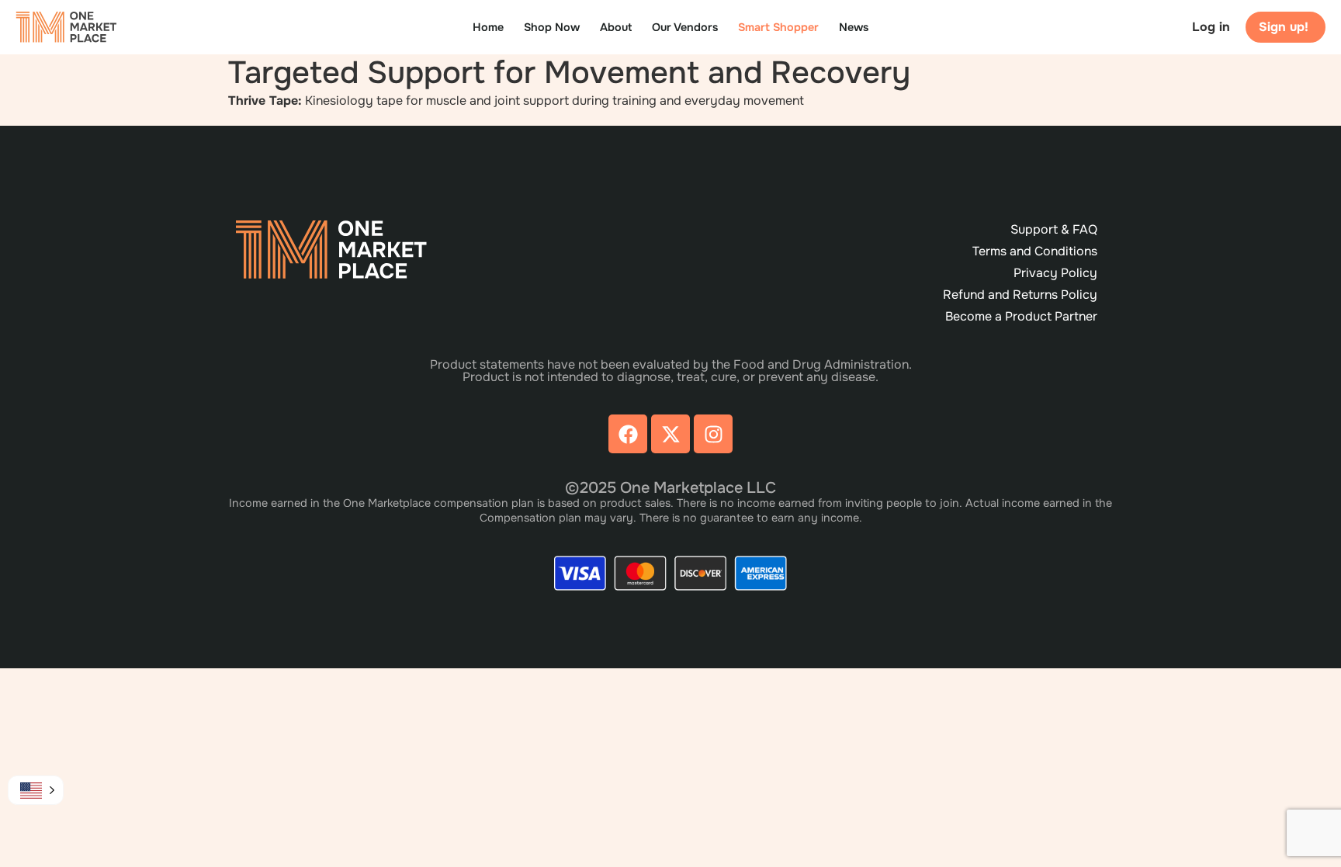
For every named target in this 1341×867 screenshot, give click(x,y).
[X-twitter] (670, 433)
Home (488, 27)
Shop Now (552, 27)
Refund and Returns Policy (1020, 294)
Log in (1211, 27)
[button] (36, 790)
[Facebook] (627, 433)
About (616, 27)
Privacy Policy (1055, 273)
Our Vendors (685, 27)
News (853, 27)
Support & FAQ (1053, 229)
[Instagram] (713, 433)
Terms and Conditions (1034, 251)
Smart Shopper (778, 27)
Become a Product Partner (1021, 316)
